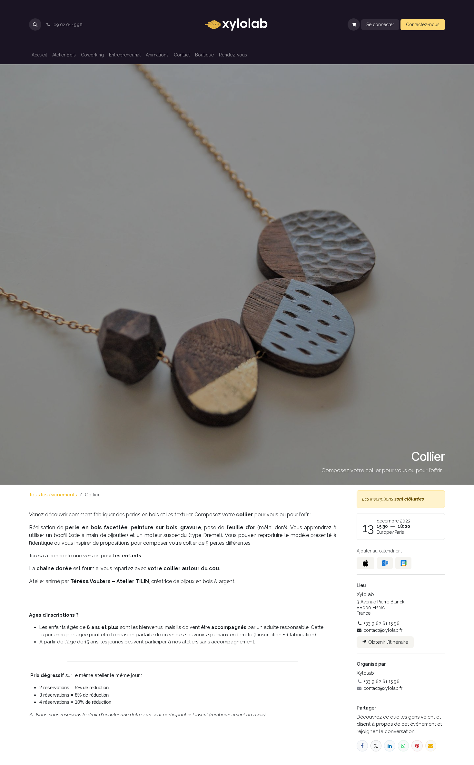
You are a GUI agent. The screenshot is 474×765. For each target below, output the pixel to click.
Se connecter (380, 24)
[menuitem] (39, 55)
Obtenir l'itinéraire (387, 642)
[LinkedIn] (389, 745)
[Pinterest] (417, 745)
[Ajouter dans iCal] (365, 563)
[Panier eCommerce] (354, 24)
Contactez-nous (422, 24)
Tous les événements (53, 495)
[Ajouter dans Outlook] (385, 563)
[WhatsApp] (403, 745)
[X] (376, 745)
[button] (35, 24)
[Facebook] (362, 745)
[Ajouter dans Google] (403, 563)
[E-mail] (431, 745)
